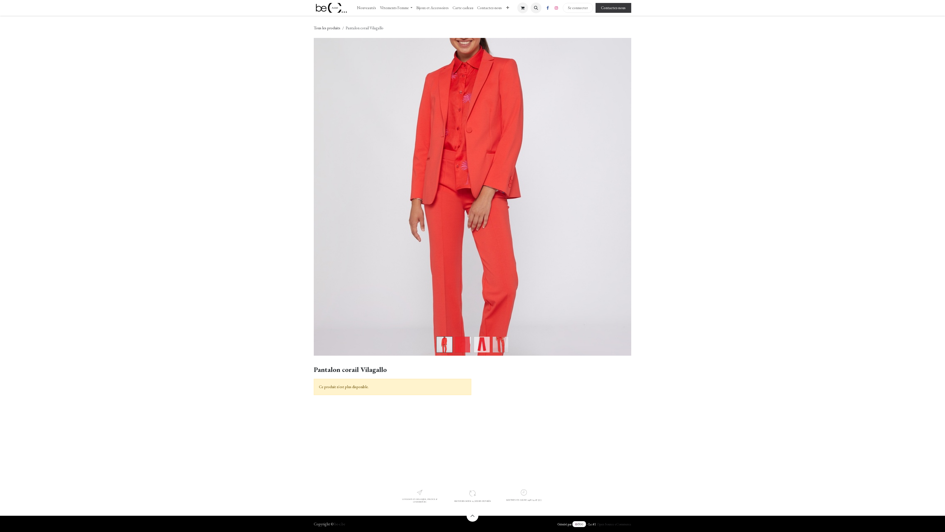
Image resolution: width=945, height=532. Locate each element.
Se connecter (578, 7)
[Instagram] (556, 8)
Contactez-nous (613, 7)
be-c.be (339, 524)
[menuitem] (366, 8)
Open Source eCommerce (614, 524)
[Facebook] (548, 8)
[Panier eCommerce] (522, 7)
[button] (536, 7)
